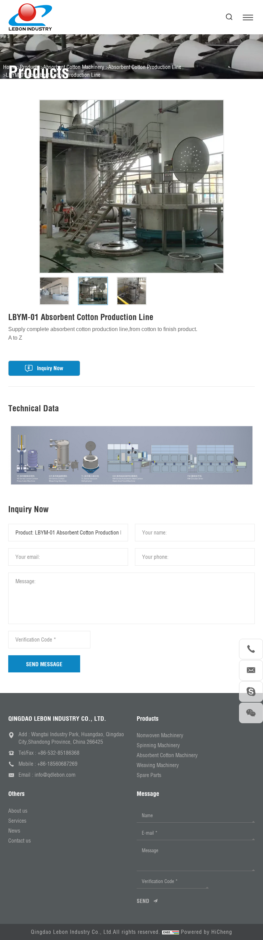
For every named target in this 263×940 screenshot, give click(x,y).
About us (17, 810)
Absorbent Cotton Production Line (144, 66)
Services (17, 820)
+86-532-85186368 (58, 752)
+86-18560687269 (57, 763)
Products (29, 66)
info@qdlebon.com (55, 774)
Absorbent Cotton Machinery (73, 66)
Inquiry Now (50, 368)
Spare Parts (149, 775)
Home (9, 66)
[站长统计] (170, 931)
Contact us (19, 840)
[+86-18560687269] (251, 649)
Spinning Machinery (158, 745)
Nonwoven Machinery (160, 735)
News (14, 830)
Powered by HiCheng (206, 931)
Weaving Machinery (158, 765)
